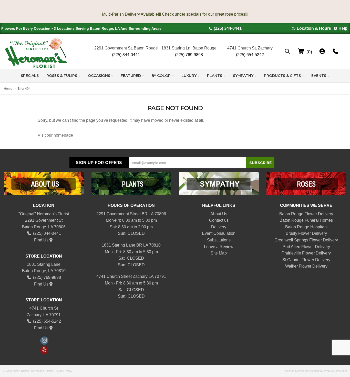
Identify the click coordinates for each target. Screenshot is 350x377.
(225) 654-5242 (250, 55)
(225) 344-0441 (228, 28)
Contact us (219, 220)
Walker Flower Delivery (306, 266)
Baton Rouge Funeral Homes (306, 220)
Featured (131, 75)
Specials (30, 75)
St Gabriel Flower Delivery (306, 260)
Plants (214, 75)
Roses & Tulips (61, 75)
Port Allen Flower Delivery (306, 246)
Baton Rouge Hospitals (306, 227)
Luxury (189, 75)
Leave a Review (218, 246)
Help (342, 28)
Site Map (219, 253)
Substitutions (219, 240)
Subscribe (260, 162)
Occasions (99, 75)
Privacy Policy (63, 370)
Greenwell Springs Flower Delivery (306, 240)
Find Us (41, 240)
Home (8, 88)
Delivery (218, 227)
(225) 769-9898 (189, 55)
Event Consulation (218, 233)
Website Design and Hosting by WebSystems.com (315, 370)
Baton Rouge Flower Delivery (306, 214)
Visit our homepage (55, 135)
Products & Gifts (282, 75)
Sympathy (243, 75)
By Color (161, 75)
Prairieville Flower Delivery (306, 253)
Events (318, 75)
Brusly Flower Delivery (306, 233)
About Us (218, 214)
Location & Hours (314, 28)
